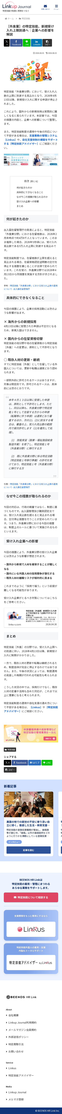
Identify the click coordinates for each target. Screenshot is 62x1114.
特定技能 (11, 749)
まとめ (20, 206)
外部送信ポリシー (18, 1037)
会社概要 (13, 1015)
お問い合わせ (16, 1051)
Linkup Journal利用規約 (22, 1022)
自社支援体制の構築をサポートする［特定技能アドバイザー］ (31, 142)
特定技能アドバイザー (21, 1075)
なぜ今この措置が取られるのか (32, 196)
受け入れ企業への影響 (28, 201)
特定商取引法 (16, 1044)
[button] (47, 43)
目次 (26, 181)
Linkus (12, 1068)
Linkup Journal (17, 1092)
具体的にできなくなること (30, 192)
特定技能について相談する (33, 897)
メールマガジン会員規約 (22, 1030)
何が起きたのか (24, 187)
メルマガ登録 (16, 1099)
